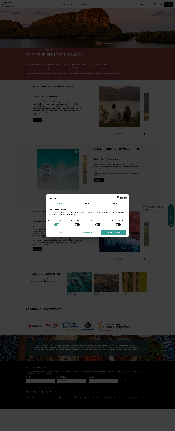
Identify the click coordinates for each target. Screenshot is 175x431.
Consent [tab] (60, 203)
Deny (61, 232)
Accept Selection (87, 232)
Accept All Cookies (114, 232)
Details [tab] (87, 203)
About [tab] (115, 203)
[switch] (77, 224)
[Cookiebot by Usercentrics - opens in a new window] (119, 197)
